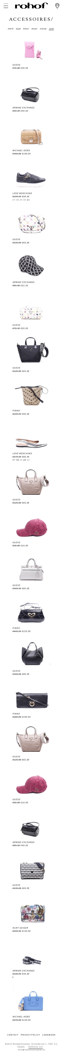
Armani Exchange (23, 107)
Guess (16, 64)
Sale (51, 28)
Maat (34, 28)
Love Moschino (22, 193)
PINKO (16, 410)
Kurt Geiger (20, 927)
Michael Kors (21, 150)
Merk (10, 28)
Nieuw (43, 28)
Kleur (26, 28)
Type (18, 28)
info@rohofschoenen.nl (31, 1049)
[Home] (31, 6)
